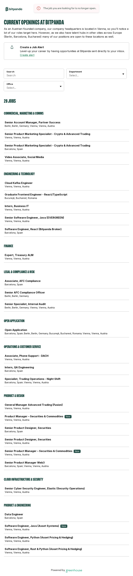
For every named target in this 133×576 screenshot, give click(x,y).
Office (9, 84)
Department (75, 71)
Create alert (27, 55)
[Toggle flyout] (123, 74)
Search (10, 71)
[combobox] (69, 75)
